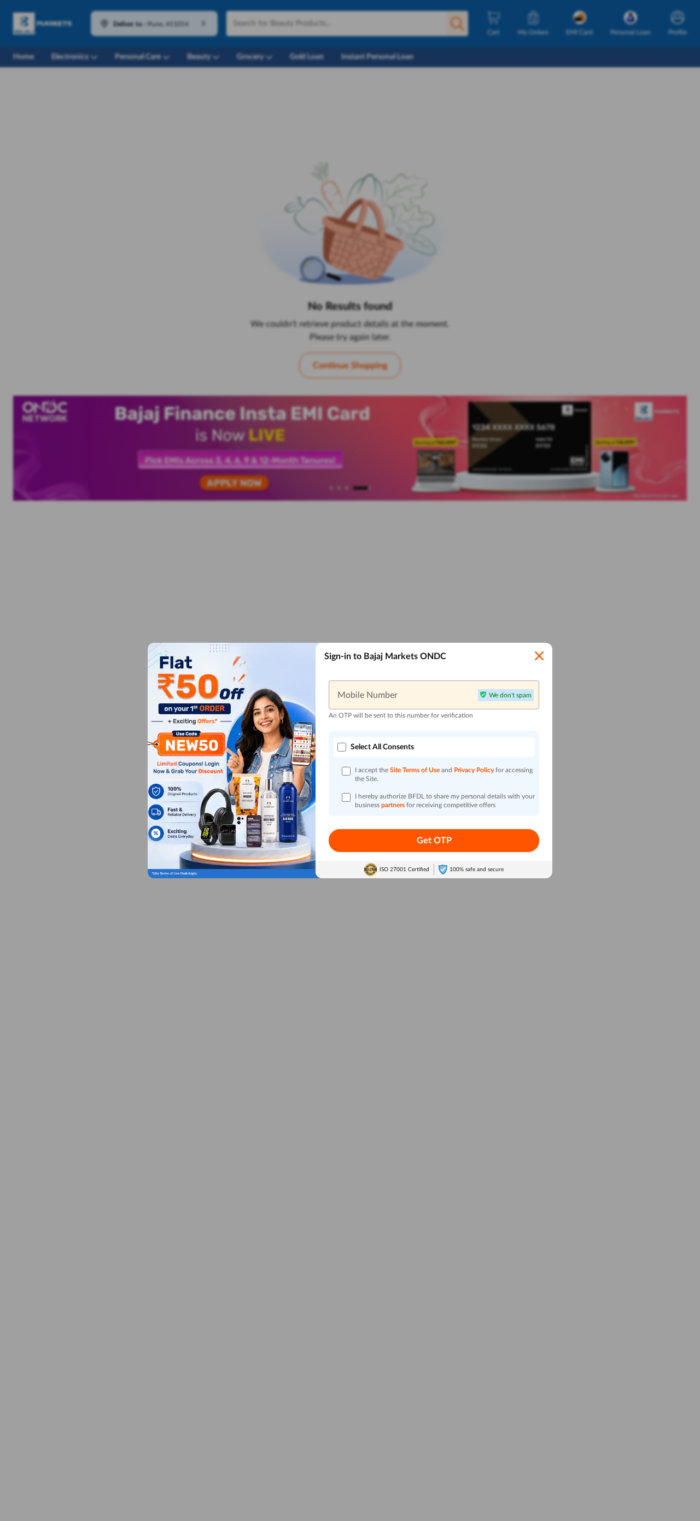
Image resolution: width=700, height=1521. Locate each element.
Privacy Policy (474, 770)
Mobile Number (367, 694)
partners (393, 805)
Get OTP (434, 840)
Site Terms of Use (415, 770)
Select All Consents (382, 747)
